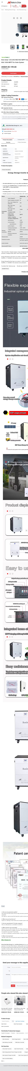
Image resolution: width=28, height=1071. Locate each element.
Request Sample (24, 76)
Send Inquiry (13, 73)
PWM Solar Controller (19, 1042)
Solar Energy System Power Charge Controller (12, 1052)
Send (13, 985)
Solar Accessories (5, 1026)
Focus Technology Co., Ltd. (17, 1065)
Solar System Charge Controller (9, 1055)
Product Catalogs (20, 1021)
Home (2, 9)
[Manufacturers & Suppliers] (14, 2)
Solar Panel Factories (18, 1048)
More (2, 1061)
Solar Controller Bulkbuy (7, 1058)
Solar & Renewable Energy (21, 9)
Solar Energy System (16, 1039)
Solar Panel (3, 1024)
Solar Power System (18, 1024)
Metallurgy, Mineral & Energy (10, 9)
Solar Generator (5, 1039)
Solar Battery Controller (7, 1042)
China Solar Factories (6, 1048)
